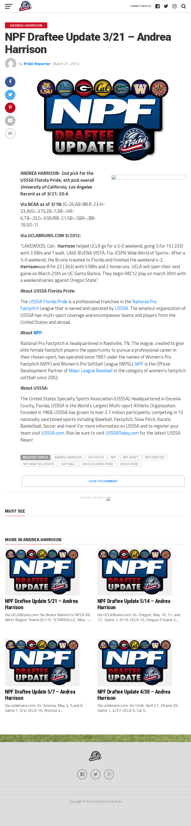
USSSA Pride (129, 463)
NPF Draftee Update (38, 463)
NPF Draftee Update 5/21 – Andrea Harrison (41, 604)
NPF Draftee (154, 457)
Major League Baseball (91, 370)
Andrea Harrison (68, 457)
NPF (38, 332)
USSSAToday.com (122, 432)
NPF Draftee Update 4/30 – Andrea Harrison (133, 694)
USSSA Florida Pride (47, 301)
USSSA (121, 308)
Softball (68, 463)
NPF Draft (131, 457)
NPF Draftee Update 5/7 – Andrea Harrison (40, 694)
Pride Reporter (37, 64)
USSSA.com (52, 432)
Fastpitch (96, 457)
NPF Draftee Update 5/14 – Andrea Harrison (133, 604)
